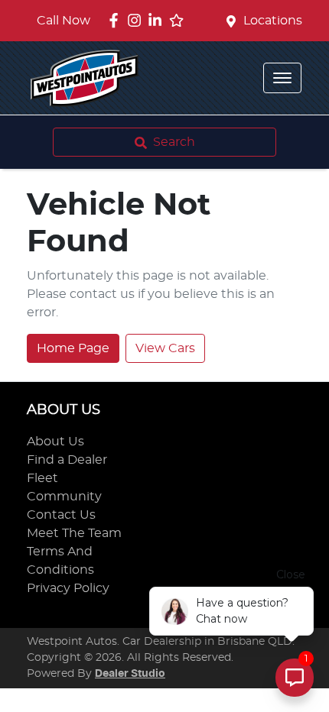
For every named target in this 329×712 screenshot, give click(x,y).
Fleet (42, 478)
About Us (55, 441)
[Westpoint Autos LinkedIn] (158, 20)
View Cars (165, 348)
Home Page (73, 348)
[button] (282, 78)
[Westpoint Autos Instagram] (137, 20)
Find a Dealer (67, 460)
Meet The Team (74, 533)
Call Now (63, 21)
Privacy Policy (68, 588)
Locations (272, 21)
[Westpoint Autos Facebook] (116, 20)
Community (64, 496)
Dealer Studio (130, 673)
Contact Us (61, 515)
